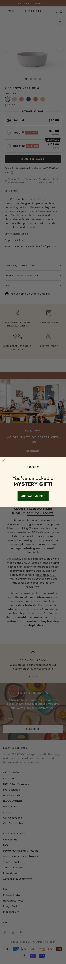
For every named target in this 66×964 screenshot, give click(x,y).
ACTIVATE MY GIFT (33, 496)
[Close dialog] (3, 460)
